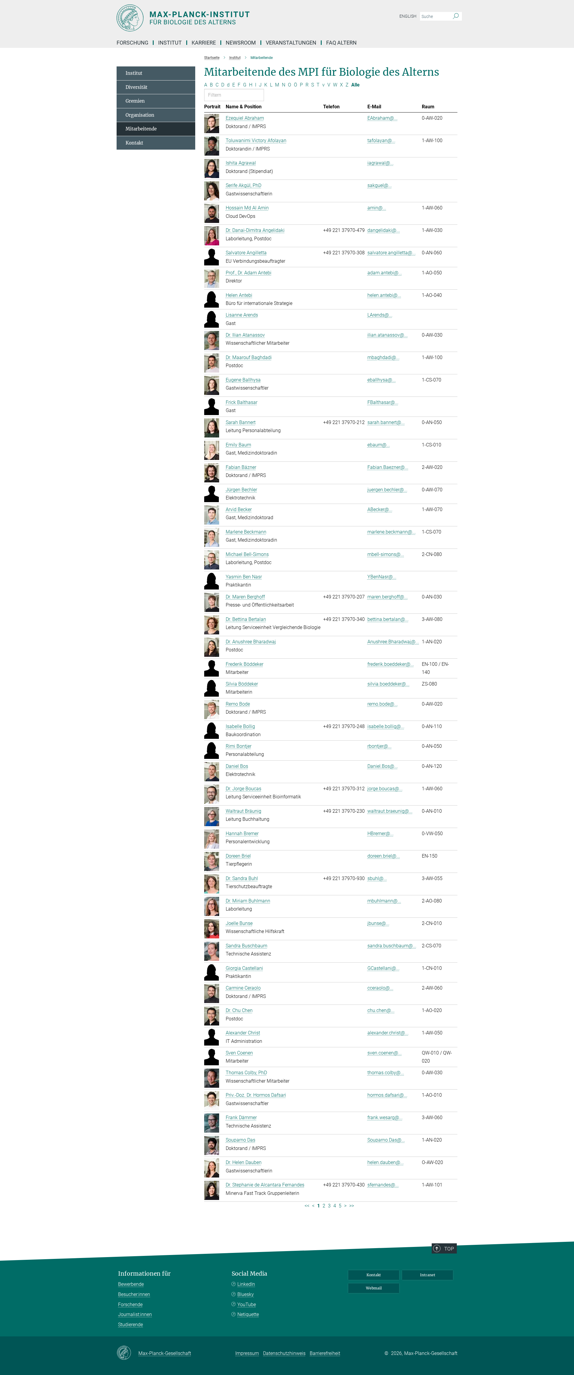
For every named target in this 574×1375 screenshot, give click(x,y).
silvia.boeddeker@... (388, 684)
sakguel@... (379, 185)
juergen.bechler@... (387, 490)
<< (307, 1206)
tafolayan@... (381, 140)
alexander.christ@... (388, 1033)
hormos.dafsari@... (387, 1095)
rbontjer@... (379, 746)
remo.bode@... (382, 704)
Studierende (130, 1324)
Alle (355, 85)
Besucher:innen (134, 1294)
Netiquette (248, 1314)
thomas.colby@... (385, 1072)
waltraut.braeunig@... (390, 811)
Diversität (136, 87)
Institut (134, 73)
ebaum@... (378, 445)
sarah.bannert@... (386, 422)
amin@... (376, 208)
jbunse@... (378, 923)
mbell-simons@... (385, 554)
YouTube (246, 1304)
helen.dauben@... (385, 1162)
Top (449, 1249)
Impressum (247, 1353)
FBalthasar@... (383, 402)
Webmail (374, 1288)
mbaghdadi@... (383, 357)
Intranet (427, 1275)
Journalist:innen (135, 1314)
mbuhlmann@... (384, 901)
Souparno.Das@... (386, 1140)
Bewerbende (131, 1284)
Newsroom (241, 42)
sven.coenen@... (384, 1053)
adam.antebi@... (384, 273)
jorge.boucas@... (385, 788)
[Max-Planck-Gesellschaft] (127, 1353)
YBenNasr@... (381, 577)
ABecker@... (380, 509)
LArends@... (380, 315)
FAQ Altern (341, 42)
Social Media (249, 1273)
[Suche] (456, 16)
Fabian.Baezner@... (387, 467)
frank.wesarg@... (385, 1117)
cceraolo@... (380, 988)
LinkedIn (246, 1284)
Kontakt (134, 143)
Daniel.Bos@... (382, 766)
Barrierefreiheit (325, 1353)
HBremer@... (380, 833)
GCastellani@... (383, 968)
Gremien (135, 101)
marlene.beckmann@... (391, 532)
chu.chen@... (381, 1010)
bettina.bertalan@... (388, 619)
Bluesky (245, 1294)
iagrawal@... (380, 163)
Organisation (140, 115)
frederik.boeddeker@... (390, 664)
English (407, 16)
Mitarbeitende (141, 129)
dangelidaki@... (383, 230)
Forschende (130, 1304)
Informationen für (144, 1273)
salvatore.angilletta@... (391, 253)
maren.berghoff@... (387, 597)
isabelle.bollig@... (385, 726)
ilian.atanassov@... (387, 335)
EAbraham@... (382, 118)
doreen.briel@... (383, 856)
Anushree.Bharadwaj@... (393, 642)
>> (351, 1206)
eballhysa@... (381, 380)
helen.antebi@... (384, 295)
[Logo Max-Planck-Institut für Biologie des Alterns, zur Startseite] (229, 17)
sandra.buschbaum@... (391, 946)
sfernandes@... (383, 1185)
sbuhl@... (377, 878)
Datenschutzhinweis (284, 1353)
